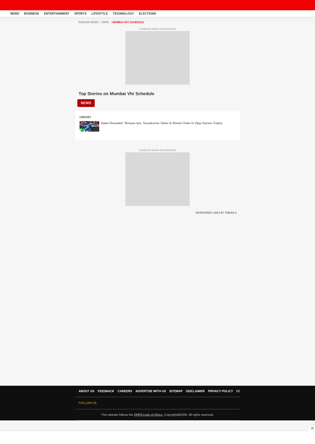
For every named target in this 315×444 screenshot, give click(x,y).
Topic (105, 22)
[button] (311, 12)
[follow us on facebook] (197, 403)
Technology (123, 13)
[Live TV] (301, 5)
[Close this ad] (312, 428)
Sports (80, 13)
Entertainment (56, 13)
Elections (147, 13)
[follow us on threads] (203, 403)
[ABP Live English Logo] (14, 5)
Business (31, 13)
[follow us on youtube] (209, 403)
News (14, 13)
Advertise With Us (150, 391)
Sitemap (176, 391)
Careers (125, 391)
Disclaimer (195, 391)
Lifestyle (100, 13)
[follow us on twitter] (191, 403)
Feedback (106, 391)
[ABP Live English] (4, 13)
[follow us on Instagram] (215, 403)
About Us (86, 391)
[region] (157, 437)
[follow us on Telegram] (227, 403)
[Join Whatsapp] (233, 403)
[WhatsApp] (309, 5)
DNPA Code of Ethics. (148, 414)
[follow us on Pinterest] (221, 403)
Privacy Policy (220, 391)
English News (88, 22)
